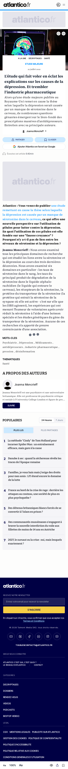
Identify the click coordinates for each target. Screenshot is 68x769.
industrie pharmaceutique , (42, 347)
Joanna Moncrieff (35, 131)
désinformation (25, 351)
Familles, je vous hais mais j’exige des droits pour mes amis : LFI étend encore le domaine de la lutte (34, 476)
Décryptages (35, 58)
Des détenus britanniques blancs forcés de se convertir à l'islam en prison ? (34, 509)
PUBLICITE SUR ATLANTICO (46, 732)
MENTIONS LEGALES (20, 732)
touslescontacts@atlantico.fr (34, 645)
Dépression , (27, 342)
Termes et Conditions (33, 621)
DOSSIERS (8, 690)
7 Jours (59, 420)
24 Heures (46, 420)
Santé (47, 58)
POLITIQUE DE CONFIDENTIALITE (45, 738)
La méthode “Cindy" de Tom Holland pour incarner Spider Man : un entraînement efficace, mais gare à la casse (32, 444)
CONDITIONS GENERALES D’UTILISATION (23, 757)
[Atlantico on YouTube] (57, 636)
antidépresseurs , (14, 347)
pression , (9, 351)
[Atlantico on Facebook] (29, 636)
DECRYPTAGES (10, 684)
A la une (22, 58)
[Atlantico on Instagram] (47, 636)
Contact (38, 665)
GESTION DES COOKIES (15, 738)
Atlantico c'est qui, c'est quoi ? (19, 662)
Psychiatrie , (11, 342)
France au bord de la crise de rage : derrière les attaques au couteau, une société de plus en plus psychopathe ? (35, 494)
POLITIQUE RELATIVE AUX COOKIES (21, 750)
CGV (5, 732)
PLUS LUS (19, 430)
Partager (20, 139)
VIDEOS (7, 703)
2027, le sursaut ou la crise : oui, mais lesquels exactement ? (35, 541)
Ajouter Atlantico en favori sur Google (36, 146)
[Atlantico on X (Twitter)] (20, 636)
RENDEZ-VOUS (10, 697)
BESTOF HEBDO (11, 716)
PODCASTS (9, 709)
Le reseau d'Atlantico (14, 665)
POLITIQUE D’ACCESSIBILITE (17, 744)
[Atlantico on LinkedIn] (38, 636)
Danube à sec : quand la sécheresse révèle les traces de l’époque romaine (34, 460)
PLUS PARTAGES (49, 430)
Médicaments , (44, 342)
